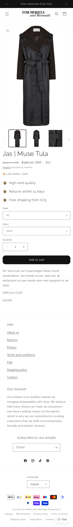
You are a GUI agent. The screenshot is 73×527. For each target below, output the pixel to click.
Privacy (11, 347)
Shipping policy (17, 369)
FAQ (10, 362)
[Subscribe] (56, 447)
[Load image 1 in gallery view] (17, 138)
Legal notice (36, 519)
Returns (12, 340)
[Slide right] (69, 139)
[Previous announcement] (6, 4)
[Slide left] (4, 139)
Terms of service (59, 514)
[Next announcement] (66, 4)
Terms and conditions (21, 354)
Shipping (7, 167)
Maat (5, 208)
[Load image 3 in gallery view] (55, 138)
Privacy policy (41, 514)
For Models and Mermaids (34, 509)
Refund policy (23, 514)
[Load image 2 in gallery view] (36, 138)
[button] (7, 14)
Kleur (6, 224)
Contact (12, 377)
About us (13, 332)
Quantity (7, 239)
